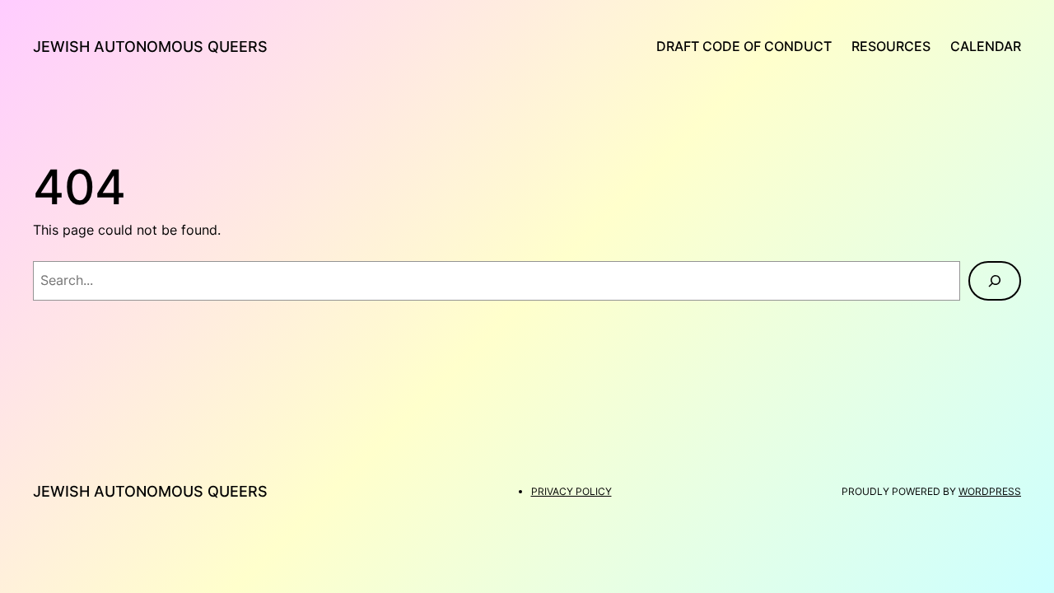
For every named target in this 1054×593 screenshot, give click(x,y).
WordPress (989, 491)
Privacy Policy (571, 491)
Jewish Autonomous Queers (150, 46)
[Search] (994, 281)
